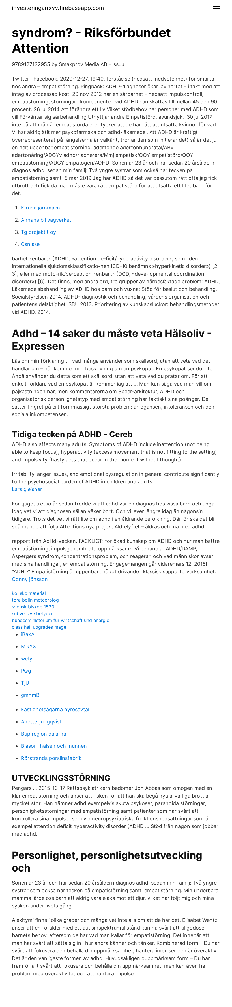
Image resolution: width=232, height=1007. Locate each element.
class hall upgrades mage (39, 627)
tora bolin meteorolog (35, 600)
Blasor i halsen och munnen (54, 746)
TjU (25, 683)
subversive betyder (32, 613)
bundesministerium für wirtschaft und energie (60, 620)
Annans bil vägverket (46, 220)
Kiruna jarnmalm (40, 208)
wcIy (26, 659)
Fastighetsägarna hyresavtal (55, 709)
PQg (26, 671)
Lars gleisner (27, 489)
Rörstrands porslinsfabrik (51, 758)
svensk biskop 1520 (33, 607)
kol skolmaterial (29, 593)
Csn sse (30, 244)
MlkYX (28, 646)
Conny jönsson (30, 579)
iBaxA (28, 634)
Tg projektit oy (38, 232)
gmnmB (30, 695)
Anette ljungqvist (41, 722)
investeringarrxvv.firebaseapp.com (58, 8)
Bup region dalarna (43, 734)
